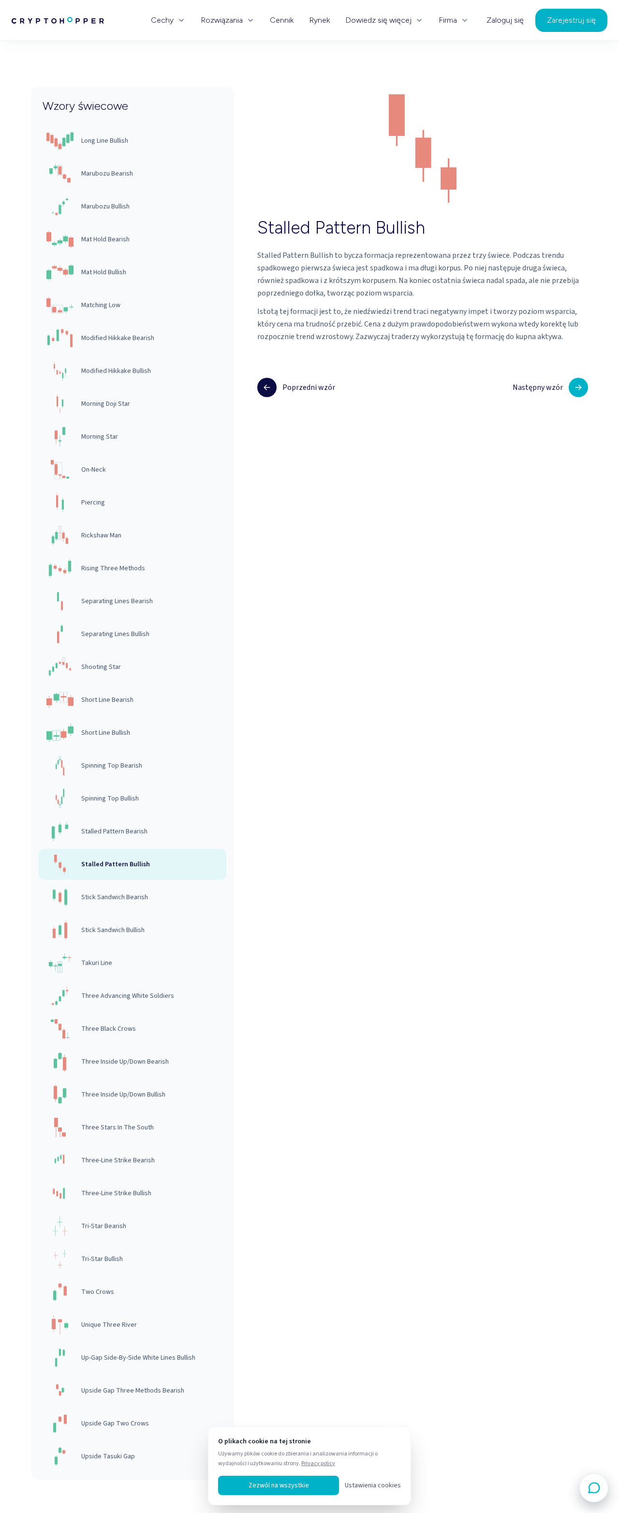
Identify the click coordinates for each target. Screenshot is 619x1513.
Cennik (282, 20)
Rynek (319, 20)
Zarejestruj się (571, 20)
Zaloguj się (505, 20)
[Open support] (593, 1487)
